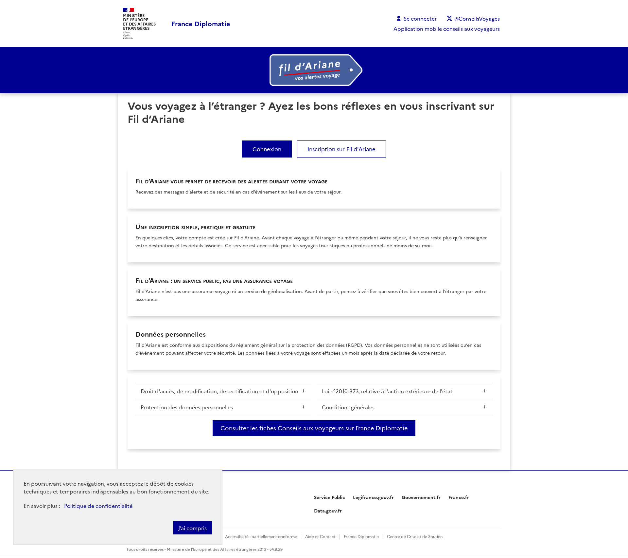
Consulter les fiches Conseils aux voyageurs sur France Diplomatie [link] (314, 428)
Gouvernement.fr (421, 497)
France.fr (458, 497)
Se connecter (420, 18)
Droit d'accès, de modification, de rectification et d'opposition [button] (219, 391)
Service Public (329, 497)
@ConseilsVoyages (477, 18)
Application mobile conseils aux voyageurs (446, 28)
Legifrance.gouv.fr (373, 497)
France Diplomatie (361, 536)
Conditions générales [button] (348, 407)
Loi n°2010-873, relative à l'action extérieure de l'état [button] (387, 391)
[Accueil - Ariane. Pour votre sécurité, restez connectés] (314, 70)
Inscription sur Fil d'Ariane (341, 149)
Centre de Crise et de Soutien (415, 536)
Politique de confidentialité (98, 505)
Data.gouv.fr (328, 510)
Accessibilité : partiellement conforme (261, 536)
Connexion (267, 149)
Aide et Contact (320, 536)
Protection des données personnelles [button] (187, 407)
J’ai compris (192, 527)
